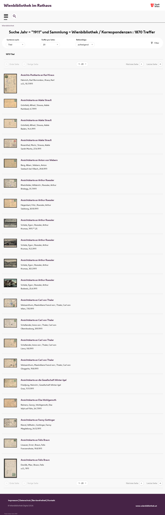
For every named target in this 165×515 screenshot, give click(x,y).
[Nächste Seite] (141, 64)
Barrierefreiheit (39, 500)
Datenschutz (25, 500)
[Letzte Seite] (160, 64)
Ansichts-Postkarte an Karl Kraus (37, 75)
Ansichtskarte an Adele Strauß (36, 100)
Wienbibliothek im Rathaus (27, 5)
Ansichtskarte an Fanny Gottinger (38, 420)
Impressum (13, 500)
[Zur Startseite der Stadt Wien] (155, 5)
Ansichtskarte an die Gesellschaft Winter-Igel (43, 380)
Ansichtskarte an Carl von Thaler (37, 300)
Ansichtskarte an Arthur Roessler (37, 180)
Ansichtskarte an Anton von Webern (39, 160)
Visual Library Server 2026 (10, 513)
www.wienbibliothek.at (146, 505)
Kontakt (51, 500)
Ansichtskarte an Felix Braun (35, 440)
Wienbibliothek (8, 26)
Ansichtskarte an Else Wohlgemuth (38, 400)
